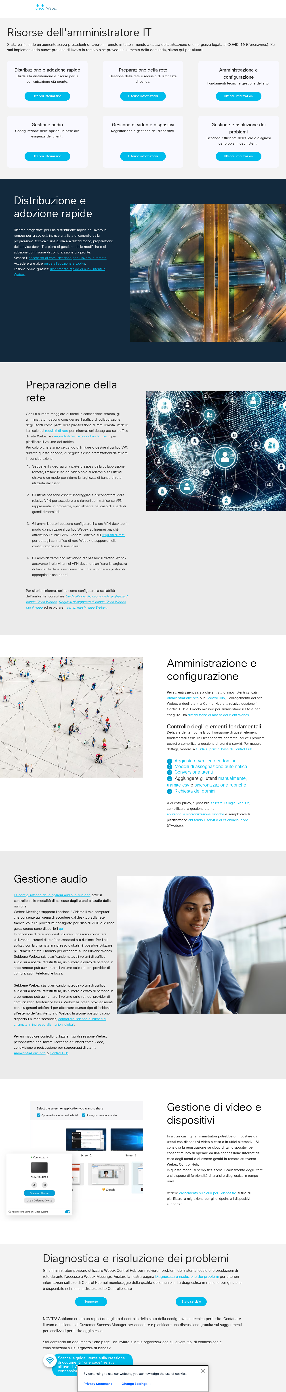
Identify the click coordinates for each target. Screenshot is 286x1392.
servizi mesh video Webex (86, 607)
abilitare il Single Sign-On (230, 803)
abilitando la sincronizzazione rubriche (195, 814)
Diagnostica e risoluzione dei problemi (187, 1276)
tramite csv (178, 785)
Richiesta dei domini (195, 791)
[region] (143, 1378)
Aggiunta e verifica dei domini (205, 761)
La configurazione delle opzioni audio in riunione (52, 895)
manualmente (232, 778)
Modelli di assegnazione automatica (211, 766)
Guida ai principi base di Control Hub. (224, 749)
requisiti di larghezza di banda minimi (82, 436)
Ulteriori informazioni (47, 96)
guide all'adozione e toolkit (64, 263)
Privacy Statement (98, 1384)
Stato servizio (191, 1301)
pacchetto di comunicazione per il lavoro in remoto (68, 258)
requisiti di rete (56, 430)
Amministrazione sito (183, 698)
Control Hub (215, 698)
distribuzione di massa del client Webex (218, 715)
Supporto (91, 1301)
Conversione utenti (194, 772)
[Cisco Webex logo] (46, 7)
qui (61, 928)
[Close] (203, 1371)
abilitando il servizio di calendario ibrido (218, 820)
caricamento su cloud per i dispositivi (207, 1193)
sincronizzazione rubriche (220, 785)
